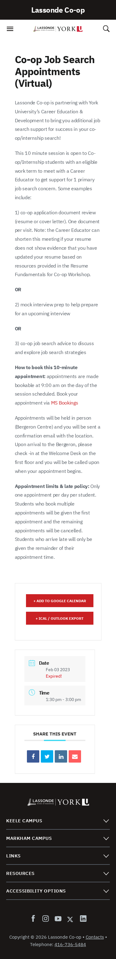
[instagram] (45, 919)
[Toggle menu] (106, 820)
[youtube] (58, 919)
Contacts (95, 937)
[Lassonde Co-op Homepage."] (58, 29)
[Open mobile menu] (9, 30)
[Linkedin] (61, 756)
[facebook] (34, 919)
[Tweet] (47, 756)
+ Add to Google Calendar (59, 600)
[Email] (75, 756)
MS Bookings (64, 403)
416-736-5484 (70, 944)
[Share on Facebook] (33, 756)
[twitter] (70, 919)
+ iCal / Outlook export (60, 618)
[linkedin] (82, 919)
